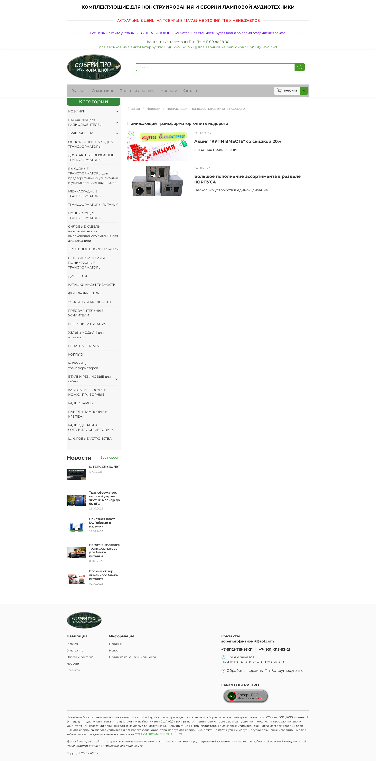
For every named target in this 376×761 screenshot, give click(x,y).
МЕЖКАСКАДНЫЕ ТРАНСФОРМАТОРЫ (84, 194)
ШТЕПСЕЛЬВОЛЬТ (104, 467)
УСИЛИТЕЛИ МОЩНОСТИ (89, 302)
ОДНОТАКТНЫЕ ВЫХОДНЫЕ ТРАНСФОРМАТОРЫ (92, 144)
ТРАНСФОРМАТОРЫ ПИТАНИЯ (93, 205)
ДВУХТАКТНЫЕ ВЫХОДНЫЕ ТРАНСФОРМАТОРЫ (91, 157)
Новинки (115, 644)
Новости (169, 90)
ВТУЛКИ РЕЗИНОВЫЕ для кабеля (89, 379)
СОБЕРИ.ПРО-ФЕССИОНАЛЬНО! (159, 734)
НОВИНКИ (77, 111)
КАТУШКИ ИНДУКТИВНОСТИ (92, 285)
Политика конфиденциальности (132, 657)
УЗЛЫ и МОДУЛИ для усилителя (86, 335)
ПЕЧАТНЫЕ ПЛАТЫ (84, 346)
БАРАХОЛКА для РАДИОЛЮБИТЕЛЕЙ (85, 122)
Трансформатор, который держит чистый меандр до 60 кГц (104, 498)
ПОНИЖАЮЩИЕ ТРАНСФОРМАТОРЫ (84, 215)
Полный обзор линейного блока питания (103, 574)
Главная (79, 90)
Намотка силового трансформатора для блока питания (104, 550)
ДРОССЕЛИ (77, 276)
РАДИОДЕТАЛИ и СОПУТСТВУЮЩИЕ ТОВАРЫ (91, 427)
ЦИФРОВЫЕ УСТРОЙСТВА (90, 438)
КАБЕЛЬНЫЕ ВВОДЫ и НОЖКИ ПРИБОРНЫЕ (87, 392)
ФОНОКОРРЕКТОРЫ (85, 293)
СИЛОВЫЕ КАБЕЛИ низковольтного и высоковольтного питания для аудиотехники (93, 234)
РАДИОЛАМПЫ (81, 403)
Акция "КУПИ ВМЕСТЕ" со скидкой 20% (237, 141)
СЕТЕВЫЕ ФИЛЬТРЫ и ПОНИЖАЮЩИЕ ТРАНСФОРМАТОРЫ (86, 262)
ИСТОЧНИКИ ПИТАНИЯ (87, 324)
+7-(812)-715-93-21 (237, 649)
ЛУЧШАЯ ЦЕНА (80, 133)
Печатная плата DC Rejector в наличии (102, 522)
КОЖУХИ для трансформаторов (83, 365)
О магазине (103, 90)
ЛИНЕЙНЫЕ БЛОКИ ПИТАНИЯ (93, 249)
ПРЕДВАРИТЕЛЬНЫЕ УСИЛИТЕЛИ (85, 313)
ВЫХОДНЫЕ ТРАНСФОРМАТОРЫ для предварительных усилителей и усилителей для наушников (93, 176)
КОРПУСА (76, 354)
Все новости (110, 457)
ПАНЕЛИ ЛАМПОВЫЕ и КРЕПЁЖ (87, 414)
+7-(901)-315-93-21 (274, 649)
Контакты (191, 90)
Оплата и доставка (137, 90)
